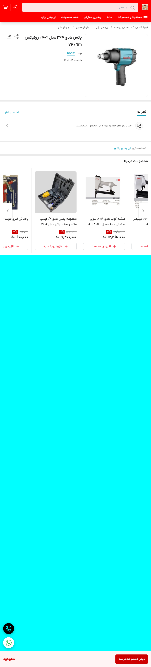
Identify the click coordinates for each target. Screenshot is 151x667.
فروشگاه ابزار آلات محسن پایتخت (131, 27)
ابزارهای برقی (102, 27)
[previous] (143, 211)
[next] (7, 211)
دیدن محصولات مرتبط (132, 659)
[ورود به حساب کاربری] (16, 7)
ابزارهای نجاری (83, 27)
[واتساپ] (8, 642)
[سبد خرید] (5, 7)
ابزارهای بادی (63, 27)
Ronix (71, 53)
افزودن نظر (12, 112)
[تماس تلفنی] (8, 628)
